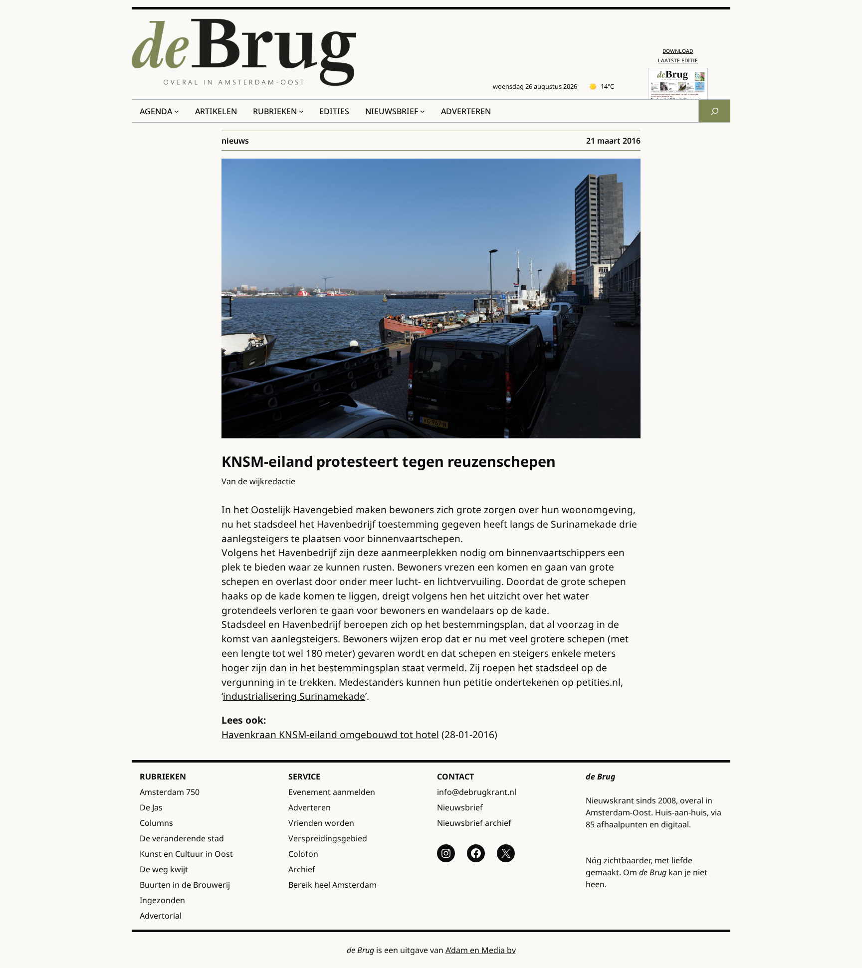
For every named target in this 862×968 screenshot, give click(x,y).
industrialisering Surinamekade (294, 696)
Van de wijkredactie (258, 481)
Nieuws (235, 140)
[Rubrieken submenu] (301, 111)
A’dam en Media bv (480, 950)
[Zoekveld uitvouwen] (714, 111)
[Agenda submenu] (176, 111)
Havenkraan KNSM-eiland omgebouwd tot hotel (330, 734)
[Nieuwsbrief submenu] (422, 111)
